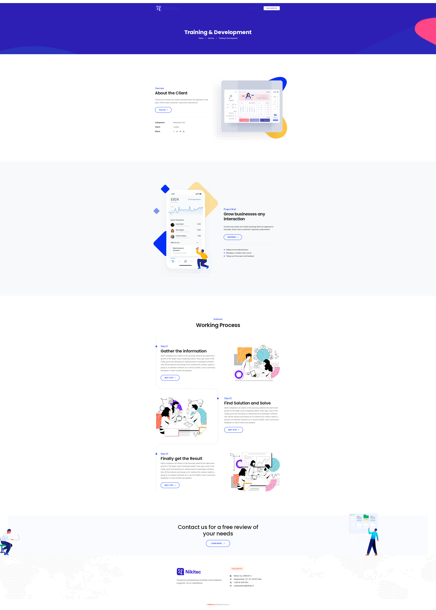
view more (231, 237)
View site (162, 110)
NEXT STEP (169, 378)
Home (201, 38)
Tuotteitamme (253, 8)
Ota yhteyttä (271, 8)
